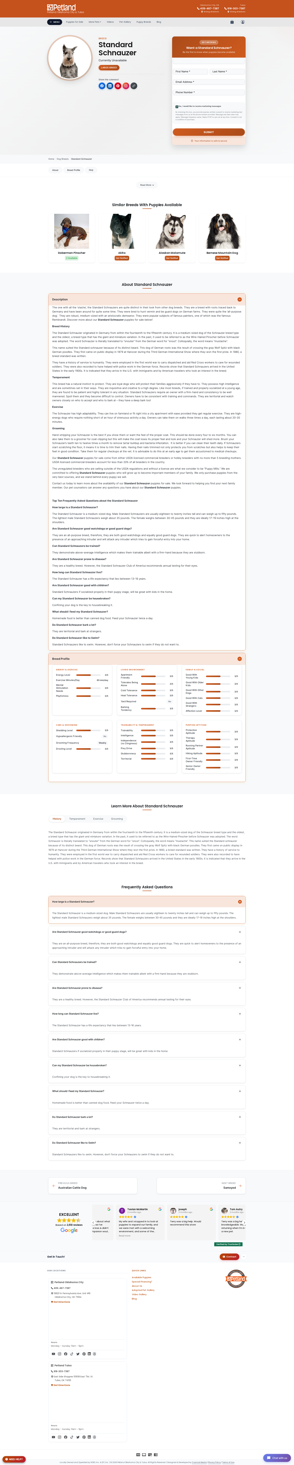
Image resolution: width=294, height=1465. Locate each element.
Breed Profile (73, 170)
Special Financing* (142, 1281)
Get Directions (61, 1301)
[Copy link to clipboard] (133, 85)
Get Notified (122, 258)
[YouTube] (53, 1353)
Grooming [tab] (117, 818)
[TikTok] (71, 1353)
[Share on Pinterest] (118, 85)
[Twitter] (77, 1353)
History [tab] (57, 818)
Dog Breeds (63, 159)
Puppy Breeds (144, 21)
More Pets (94, 21)
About (55, 170)
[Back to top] (244, 1257)
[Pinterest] (84, 1353)
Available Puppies (141, 1277)
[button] (244, 1222)
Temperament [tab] (77, 818)
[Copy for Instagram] (126, 85)
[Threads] (94, 1353)
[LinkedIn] (89, 1353)
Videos (110, 21)
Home (51, 159)
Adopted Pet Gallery (143, 1290)
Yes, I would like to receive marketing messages (199, 106)
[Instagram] (59, 1353)
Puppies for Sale (74, 21)
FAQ (91, 170)
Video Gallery (139, 1294)
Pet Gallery (125, 21)
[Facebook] (65, 1353)
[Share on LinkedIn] (110, 85)
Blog (159, 21)
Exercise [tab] (98, 818)
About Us (137, 1286)
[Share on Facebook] (102, 85)
